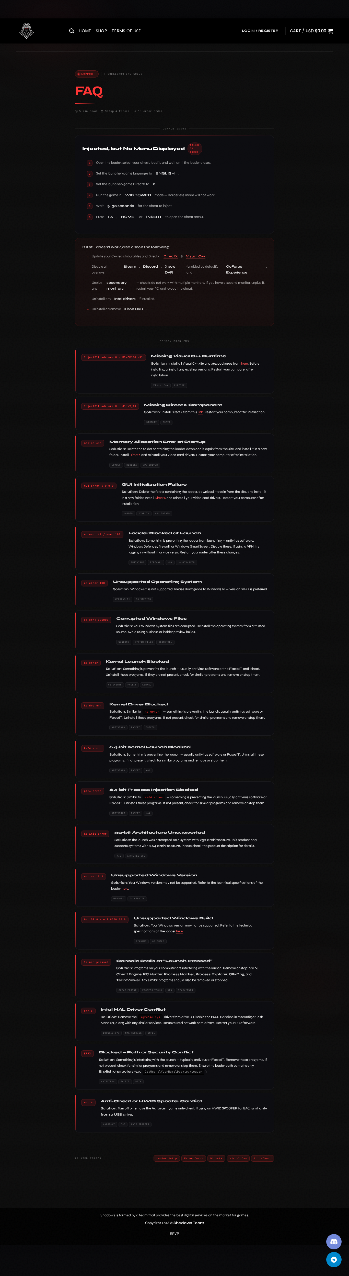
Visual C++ (195, 256)
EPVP (174, 1233)
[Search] (71, 30)
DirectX (171, 256)
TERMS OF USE (126, 31)
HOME (85, 31)
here (244, 364)
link (200, 412)
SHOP (101, 31)
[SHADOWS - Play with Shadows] (39, 30)
